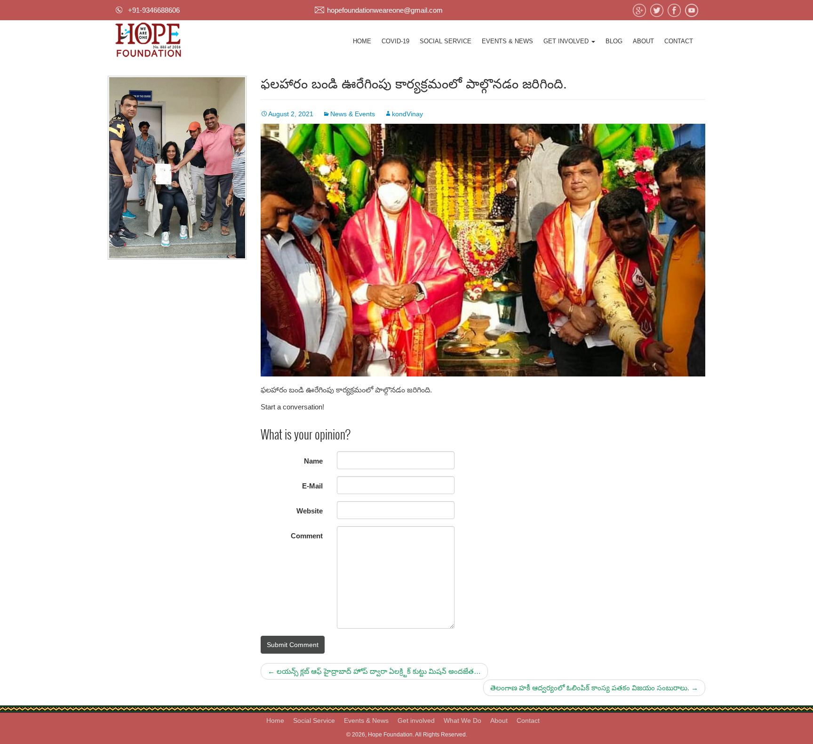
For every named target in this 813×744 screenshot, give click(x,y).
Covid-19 (395, 41)
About (643, 41)
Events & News (507, 41)
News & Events (352, 114)
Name (313, 461)
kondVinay (407, 114)
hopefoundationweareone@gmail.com (385, 10)
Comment (307, 536)
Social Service (445, 41)
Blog (614, 41)
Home (362, 41)
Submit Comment (293, 644)
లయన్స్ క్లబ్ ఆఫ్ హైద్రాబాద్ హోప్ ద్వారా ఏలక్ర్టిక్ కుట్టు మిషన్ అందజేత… (374, 671)
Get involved (566, 41)
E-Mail (312, 486)
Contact (678, 41)
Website (309, 511)
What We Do (462, 720)
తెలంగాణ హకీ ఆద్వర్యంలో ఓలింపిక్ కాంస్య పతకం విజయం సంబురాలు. (594, 688)
